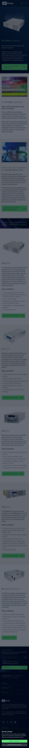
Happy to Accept (14, 741)
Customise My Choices (14, 744)
